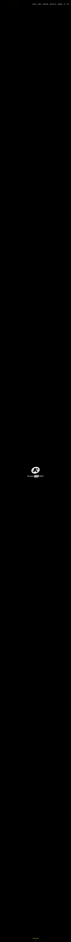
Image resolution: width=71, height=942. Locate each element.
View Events (35, 938)
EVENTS (34, 4)
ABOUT (39, 4)
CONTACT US (53, 4)
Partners (45, 4)
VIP (64, 4)
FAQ (68, 4)
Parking (60, 4)
